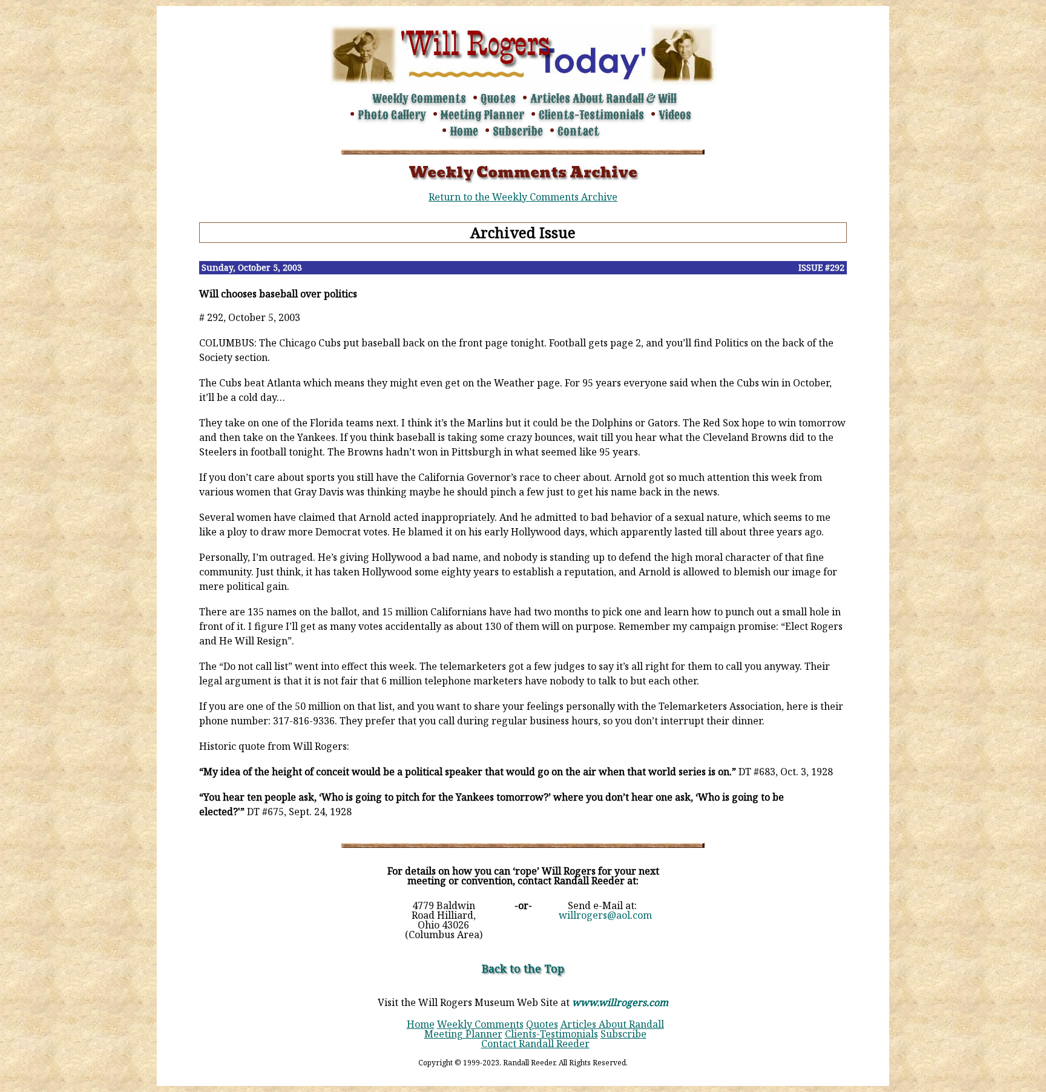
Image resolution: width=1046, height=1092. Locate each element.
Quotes (498, 98)
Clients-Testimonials (591, 115)
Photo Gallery (392, 115)
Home (464, 131)
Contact (578, 131)
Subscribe (518, 131)
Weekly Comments (419, 98)
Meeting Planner (482, 115)
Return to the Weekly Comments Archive (523, 197)
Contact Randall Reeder (535, 1043)
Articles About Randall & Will (603, 98)
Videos (675, 115)
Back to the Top (523, 968)
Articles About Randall (612, 1024)
